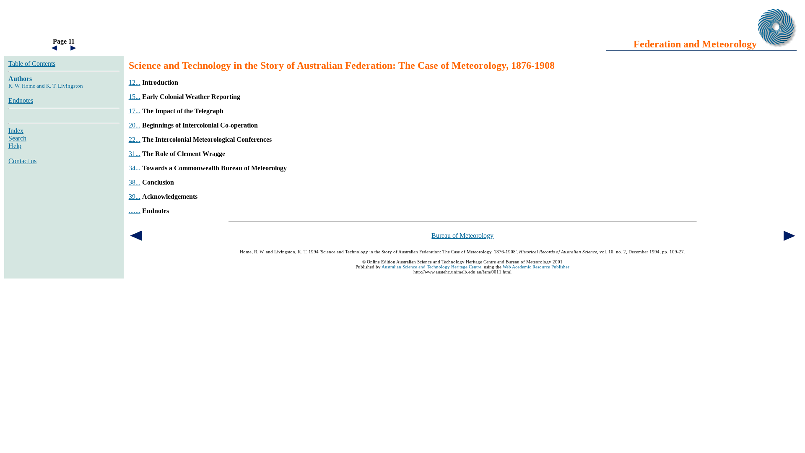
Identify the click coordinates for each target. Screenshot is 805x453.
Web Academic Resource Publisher (536, 266)
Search (17, 138)
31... (134, 153)
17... (134, 111)
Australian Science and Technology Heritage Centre (431, 266)
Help (14, 145)
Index (15, 130)
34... (134, 168)
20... (134, 125)
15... (134, 96)
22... (134, 139)
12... (134, 82)
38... (134, 182)
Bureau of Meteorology (462, 235)
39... (134, 196)
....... (134, 210)
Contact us (22, 160)
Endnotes (20, 100)
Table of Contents (31, 63)
